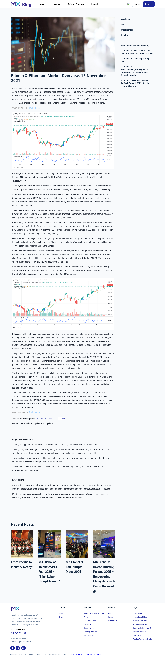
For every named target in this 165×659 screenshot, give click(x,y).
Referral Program (75, 4)
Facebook (42, 418)
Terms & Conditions (93, 655)
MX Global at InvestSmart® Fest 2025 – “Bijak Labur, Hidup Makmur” (49, 571)
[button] (95, 4)
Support (94, 4)
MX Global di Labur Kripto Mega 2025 (74, 567)
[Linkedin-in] (23, 648)
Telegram (52, 418)
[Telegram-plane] (18, 648)
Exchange (55, 4)
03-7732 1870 (18, 633)
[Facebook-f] (12, 648)
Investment (125, 19)
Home (41, 4)
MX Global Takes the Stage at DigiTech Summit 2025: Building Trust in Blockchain (135, 83)
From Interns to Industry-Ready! (135, 45)
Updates (124, 35)
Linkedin (61, 418)
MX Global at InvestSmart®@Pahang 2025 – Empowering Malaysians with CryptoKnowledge (104, 576)
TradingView (34, 108)
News (123, 24)
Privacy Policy (76, 655)
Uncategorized (127, 30)
